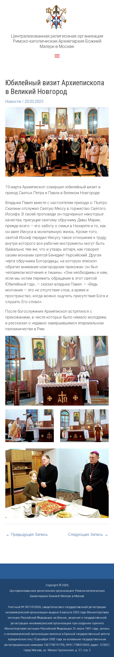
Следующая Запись (88, 534)
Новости (13, 101)
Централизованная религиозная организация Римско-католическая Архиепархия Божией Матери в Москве (57, 41)
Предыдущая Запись (27, 534)
